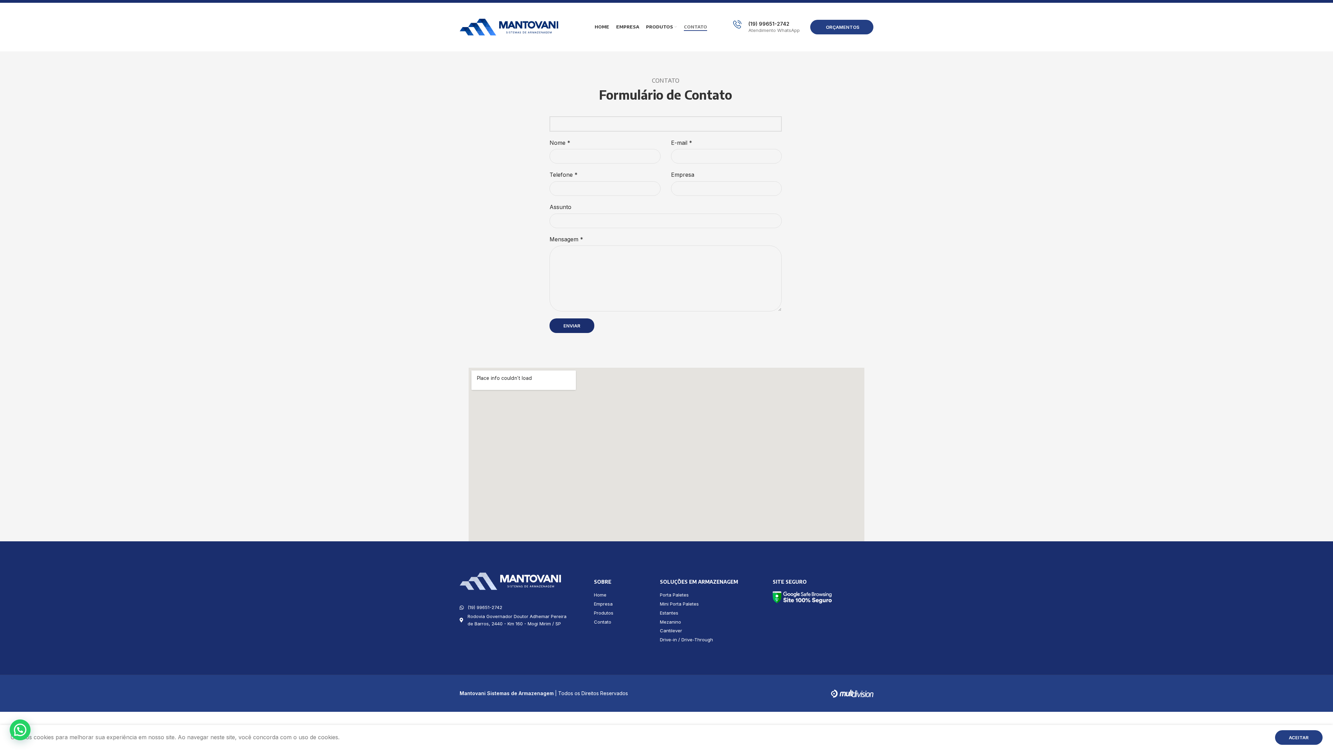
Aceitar (1299, 737)
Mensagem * (566, 239)
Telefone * (564, 174)
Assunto (560, 206)
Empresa (682, 174)
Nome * (560, 142)
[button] (20, 729)
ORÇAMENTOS (843, 27)
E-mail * (681, 142)
